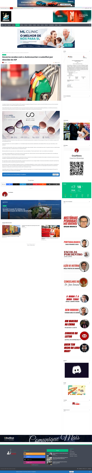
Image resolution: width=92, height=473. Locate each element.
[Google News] (31, 180)
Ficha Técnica (72, 451)
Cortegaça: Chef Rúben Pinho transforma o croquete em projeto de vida (18, 210)
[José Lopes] (77, 255)
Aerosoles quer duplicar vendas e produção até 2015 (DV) (49, 238)
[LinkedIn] (23, 184)
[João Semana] (77, 283)
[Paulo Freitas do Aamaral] (77, 267)
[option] (31, 209)
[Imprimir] (56, 184)
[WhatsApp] (77, 163)
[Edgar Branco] (77, 223)
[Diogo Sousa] (77, 243)
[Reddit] (43, 184)
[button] (46, 472)
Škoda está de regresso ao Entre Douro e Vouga (10, 236)
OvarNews (5, 62)
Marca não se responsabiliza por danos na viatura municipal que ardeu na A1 (60, 458)
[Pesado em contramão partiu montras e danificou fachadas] (49, 463)
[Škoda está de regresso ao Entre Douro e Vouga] (11, 230)
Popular (57, 450)
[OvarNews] (6, 16)
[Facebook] (9, 184)
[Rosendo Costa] (77, 324)
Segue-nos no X (67, 409)
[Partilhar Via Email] (49, 184)
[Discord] (77, 370)
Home (4, 52)
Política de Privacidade (73, 454)
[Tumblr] (29, 184)
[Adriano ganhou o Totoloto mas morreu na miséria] (49, 454)
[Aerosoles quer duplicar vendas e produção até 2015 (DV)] (50, 231)
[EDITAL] (77, 72)
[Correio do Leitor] (77, 336)
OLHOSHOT (89, 468)
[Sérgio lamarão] (77, 298)
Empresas (6, 52)
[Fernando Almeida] (77, 311)
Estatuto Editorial (72, 453)
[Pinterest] (36, 184)
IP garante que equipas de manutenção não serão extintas (31, 226)
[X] (16, 184)
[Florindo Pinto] (77, 348)
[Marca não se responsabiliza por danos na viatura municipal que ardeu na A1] (49, 459)
